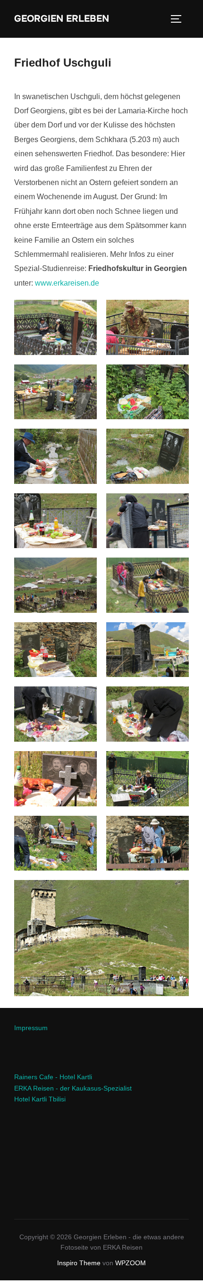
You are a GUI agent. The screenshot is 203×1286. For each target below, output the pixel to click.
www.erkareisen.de (67, 283)
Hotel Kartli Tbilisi (40, 1099)
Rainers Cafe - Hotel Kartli (53, 1077)
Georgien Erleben (61, 19)
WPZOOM (130, 1263)
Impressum (31, 1028)
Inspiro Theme (79, 1263)
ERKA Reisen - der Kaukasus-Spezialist (73, 1088)
